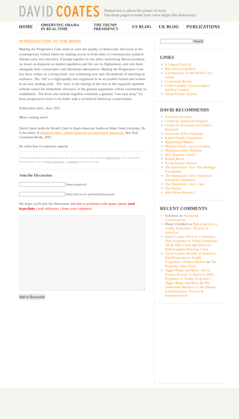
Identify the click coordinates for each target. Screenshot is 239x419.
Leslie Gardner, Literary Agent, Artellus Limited (187, 87)
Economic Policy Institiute (184, 133)
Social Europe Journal (181, 94)
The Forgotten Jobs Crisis (191, 264)
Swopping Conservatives (181, 217)
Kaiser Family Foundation (184, 138)
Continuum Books (178, 81)
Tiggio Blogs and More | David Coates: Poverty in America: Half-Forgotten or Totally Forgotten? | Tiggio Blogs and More (189, 276)
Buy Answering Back (180, 69)
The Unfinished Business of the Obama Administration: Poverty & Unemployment (190, 289)
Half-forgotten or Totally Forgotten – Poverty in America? (191, 228)
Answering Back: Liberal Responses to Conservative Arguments (81, 133)
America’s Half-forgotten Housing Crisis (188, 247)
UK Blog (169, 27)
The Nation (173, 188)
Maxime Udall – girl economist (187, 146)
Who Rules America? (180, 192)
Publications (202, 27)
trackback (74, 161)
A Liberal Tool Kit (178, 64)
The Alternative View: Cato (184, 184)
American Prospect (179, 117)
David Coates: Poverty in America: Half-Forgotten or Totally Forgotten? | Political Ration (190, 257)
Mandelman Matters (179, 142)
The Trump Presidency (108, 27)
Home (25, 27)
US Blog (141, 27)
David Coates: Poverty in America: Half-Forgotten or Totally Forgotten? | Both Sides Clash (191, 240)
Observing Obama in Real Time (62, 27)
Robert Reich (174, 159)
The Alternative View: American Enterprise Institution (188, 178)
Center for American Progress (186, 121)
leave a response (55, 161)
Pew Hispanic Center (180, 154)
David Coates (59, 10)
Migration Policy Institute (183, 150)
